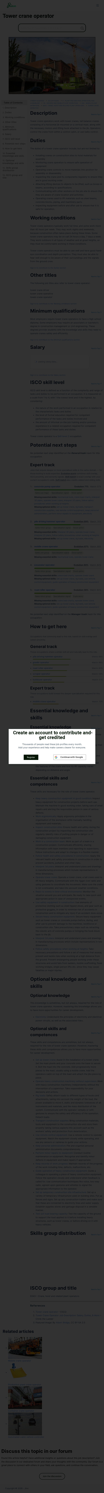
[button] (92, 733)
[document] (52, 746)
